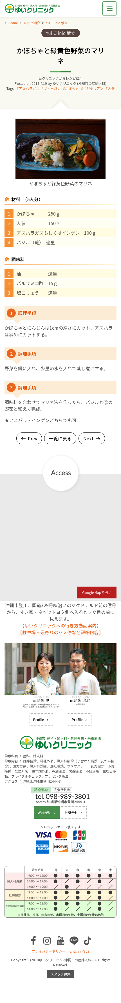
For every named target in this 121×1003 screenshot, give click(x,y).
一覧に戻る (60, 438)
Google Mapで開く (96, 592)
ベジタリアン (93, 88)
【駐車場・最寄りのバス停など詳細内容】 (60, 632)
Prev (32, 438)
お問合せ (71, 812)
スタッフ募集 (60, 973)
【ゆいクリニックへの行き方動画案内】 (60, 625)
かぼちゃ (72, 88)
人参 (111, 88)
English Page (79, 951)
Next (88, 438)
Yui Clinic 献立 (60, 33)
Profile (38, 719)
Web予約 (44, 812)
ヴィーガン (52, 88)
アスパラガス (29, 88)
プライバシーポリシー (49, 951)
